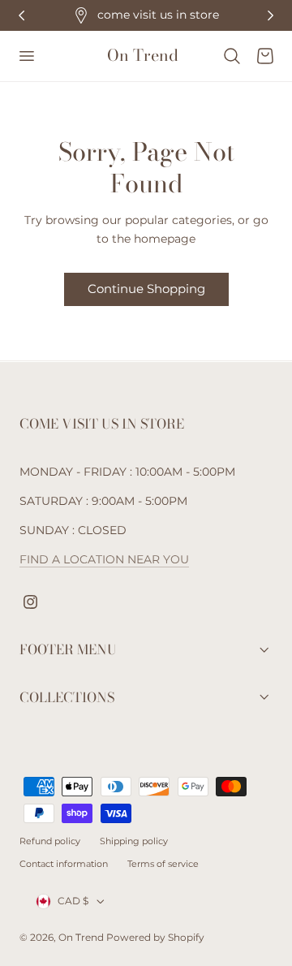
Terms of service (163, 863)
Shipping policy (134, 841)
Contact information (63, 863)
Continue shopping (146, 288)
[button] (26, 56)
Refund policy (49, 841)
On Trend (82, 937)
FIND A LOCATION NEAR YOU (104, 559)
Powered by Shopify (155, 937)
